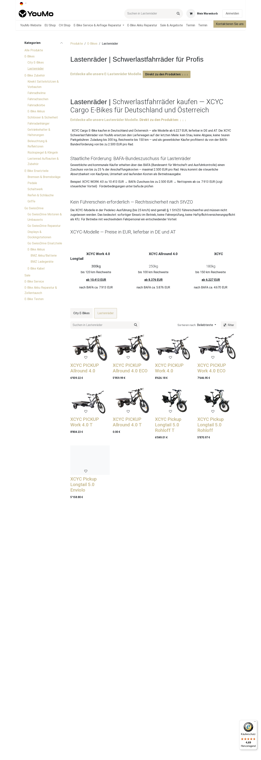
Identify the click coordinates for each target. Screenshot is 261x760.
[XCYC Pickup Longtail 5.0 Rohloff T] (174, 400)
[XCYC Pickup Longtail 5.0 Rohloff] (217, 400)
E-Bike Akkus (36, 111)
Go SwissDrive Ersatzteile (45, 243)
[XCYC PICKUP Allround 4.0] (90, 346)
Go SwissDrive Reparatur (44, 226)
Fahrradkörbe (36, 105)
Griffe (31, 201)
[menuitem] (31, 25)
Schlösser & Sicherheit (43, 117)
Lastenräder (36, 68)
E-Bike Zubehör (34, 75)
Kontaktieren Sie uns (230, 24)
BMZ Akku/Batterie (44, 255)
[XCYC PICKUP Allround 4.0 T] (132, 400)
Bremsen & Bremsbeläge (44, 177)
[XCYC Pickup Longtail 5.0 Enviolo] (90, 460)
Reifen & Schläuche (41, 195)
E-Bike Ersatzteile (36, 171)
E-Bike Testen (34, 299)
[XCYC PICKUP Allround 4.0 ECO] (132, 346)
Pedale (32, 183)
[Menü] (255, 722)
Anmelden (232, 13)
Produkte (76, 43)
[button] (197, 325)
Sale (27, 275)
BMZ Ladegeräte (42, 261)
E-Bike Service (34, 281)
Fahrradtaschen (38, 99)
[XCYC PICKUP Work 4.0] (174, 346)
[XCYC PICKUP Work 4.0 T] (90, 400)
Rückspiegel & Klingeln (43, 152)
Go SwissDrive (34, 208)
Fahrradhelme (37, 93)
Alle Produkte (33, 50)
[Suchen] (178, 14)
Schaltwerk (35, 189)
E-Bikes (29, 56)
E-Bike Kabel (36, 268)
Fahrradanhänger (38, 123)
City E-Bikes (36, 62)
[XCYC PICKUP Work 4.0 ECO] (217, 346)
